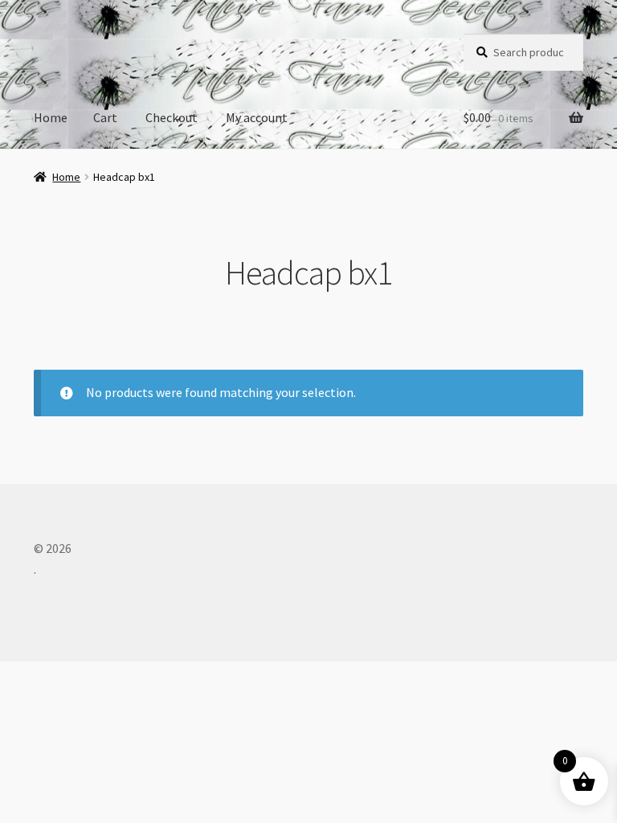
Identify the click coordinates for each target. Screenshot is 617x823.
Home (50, 117)
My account (257, 117)
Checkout (171, 117)
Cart (105, 117)
